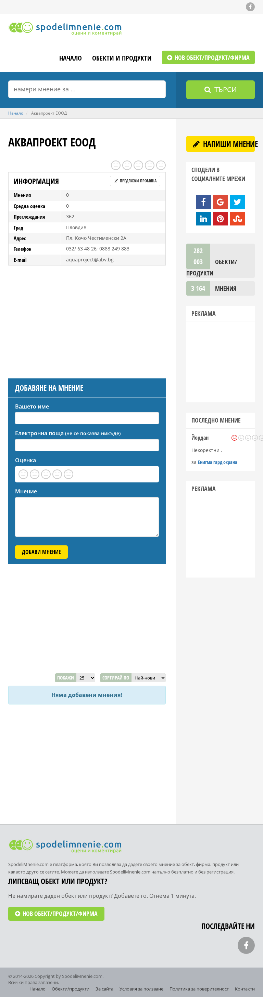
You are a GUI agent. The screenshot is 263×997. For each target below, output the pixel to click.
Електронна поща (68, 433)
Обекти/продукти (70, 989)
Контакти (245, 989)
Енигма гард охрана (217, 462)
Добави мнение (41, 552)
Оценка (25, 460)
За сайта (104, 989)
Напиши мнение (228, 144)
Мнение (26, 491)
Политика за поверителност (199, 989)
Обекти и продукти (122, 59)
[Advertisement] (87, 320)
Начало (70, 59)
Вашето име (32, 406)
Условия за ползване (141, 989)
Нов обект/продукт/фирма (211, 57)
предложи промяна (137, 181)
